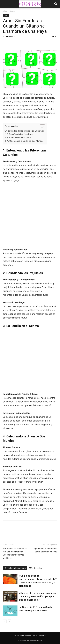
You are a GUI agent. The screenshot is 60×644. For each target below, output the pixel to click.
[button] (5, 4)
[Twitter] (12, 43)
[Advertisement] (30, 216)
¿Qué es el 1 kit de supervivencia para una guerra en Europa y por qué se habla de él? (37, 596)
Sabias (12, 11)
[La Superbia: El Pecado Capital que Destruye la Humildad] (10, 610)
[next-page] (9, 621)
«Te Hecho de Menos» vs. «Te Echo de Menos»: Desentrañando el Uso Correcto (15, 553)
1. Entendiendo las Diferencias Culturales (25, 131)
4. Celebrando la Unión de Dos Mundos (25, 141)
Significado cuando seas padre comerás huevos (45, 550)
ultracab (9, 36)
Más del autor (35, 568)
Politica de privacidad (22, 635)
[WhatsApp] (26, 43)
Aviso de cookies (39, 635)
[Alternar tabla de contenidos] (41, 126)
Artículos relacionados (15, 568)
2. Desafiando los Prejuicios (19, 134)
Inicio (5, 11)
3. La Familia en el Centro (19, 137)
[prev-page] (5, 621)
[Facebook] (6, 43)
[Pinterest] (19, 43)
